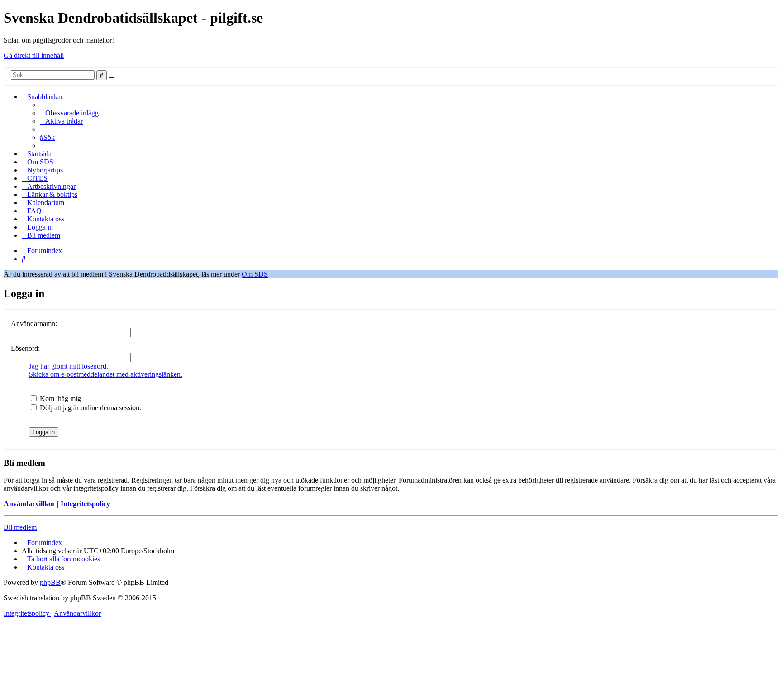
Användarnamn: (34, 323)
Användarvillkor (29, 504)
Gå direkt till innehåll (34, 55)
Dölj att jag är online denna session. (89, 408)
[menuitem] (69, 113)
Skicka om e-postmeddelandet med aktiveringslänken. (105, 374)
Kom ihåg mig (59, 398)
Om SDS (255, 274)
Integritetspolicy (85, 504)
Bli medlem (20, 527)
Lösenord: (25, 348)
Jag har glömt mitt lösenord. (68, 366)
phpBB (50, 582)
